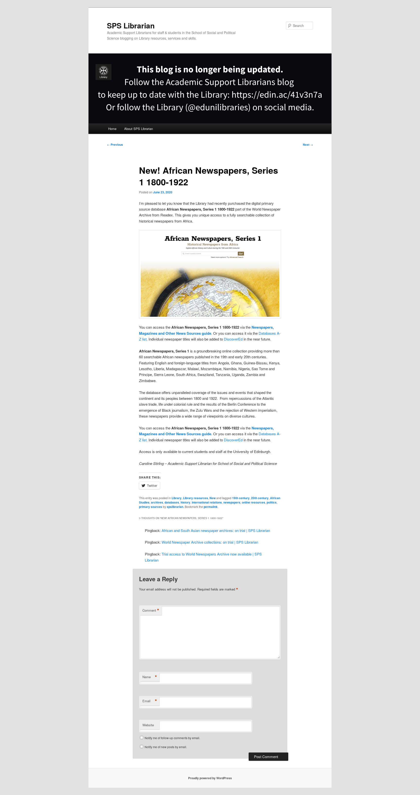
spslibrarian (175, 506)
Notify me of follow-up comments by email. (172, 738)
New (213, 498)
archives (157, 502)
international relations (207, 502)
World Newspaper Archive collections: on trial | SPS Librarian (210, 542)
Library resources (195, 498)
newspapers (231, 502)
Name (149, 677)
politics (272, 502)
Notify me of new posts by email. (166, 747)
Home (112, 128)
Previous (115, 144)
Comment (150, 610)
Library (177, 498)
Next (308, 144)
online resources (253, 502)
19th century (241, 498)
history (185, 502)
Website (148, 725)
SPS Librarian (131, 25)
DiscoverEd (233, 339)
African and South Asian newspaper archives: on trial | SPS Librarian (216, 530)
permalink (211, 506)
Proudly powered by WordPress (210, 778)
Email (149, 701)
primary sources (150, 506)
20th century (260, 498)
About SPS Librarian (138, 128)
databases (172, 502)
